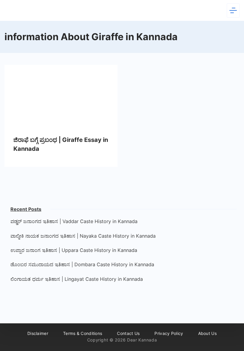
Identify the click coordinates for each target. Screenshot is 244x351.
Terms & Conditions (82, 333)
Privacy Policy (168, 333)
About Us (207, 333)
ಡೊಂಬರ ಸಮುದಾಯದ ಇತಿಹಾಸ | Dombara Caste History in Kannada (82, 264)
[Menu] (233, 10)
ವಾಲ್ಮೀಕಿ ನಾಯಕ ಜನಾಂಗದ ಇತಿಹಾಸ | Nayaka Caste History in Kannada (83, 236)
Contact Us (128, 333)
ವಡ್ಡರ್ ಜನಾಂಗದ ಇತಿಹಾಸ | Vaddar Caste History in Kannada (73, 221)
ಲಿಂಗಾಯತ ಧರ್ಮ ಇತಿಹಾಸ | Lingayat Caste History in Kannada (76, 279)
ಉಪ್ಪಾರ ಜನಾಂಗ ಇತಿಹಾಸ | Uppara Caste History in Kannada (73, 250)
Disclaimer (37, 333)
